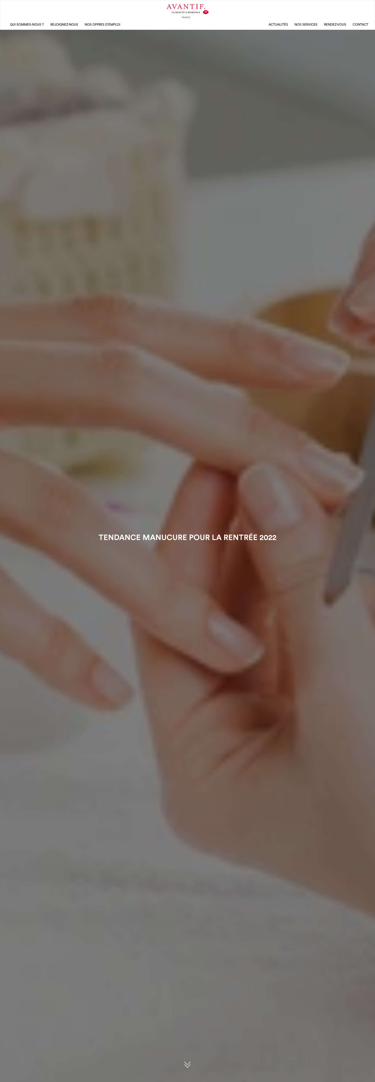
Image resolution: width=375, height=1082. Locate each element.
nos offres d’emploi (102, 24)
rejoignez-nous (64, 24)
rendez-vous (335, 24)
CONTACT (360, 24)
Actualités (278, 24)
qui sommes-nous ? (27, 24)
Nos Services (305, 24)
